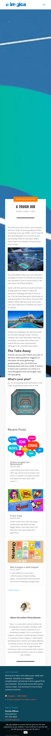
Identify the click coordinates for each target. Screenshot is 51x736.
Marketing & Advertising (25, 199)
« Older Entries (14, 590)
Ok (26, 732)
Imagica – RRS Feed (17, 695)
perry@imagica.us (12, 719)
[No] (48, 729)
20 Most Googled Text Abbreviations (20, 463)
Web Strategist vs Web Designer (24, 567)
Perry (21, 211)
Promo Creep (16, 515)
